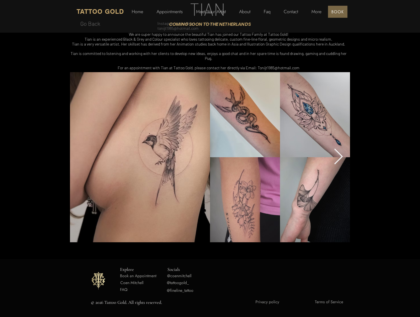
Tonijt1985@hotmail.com (278, 67)
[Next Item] (338, 157)
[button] (316, 12)
